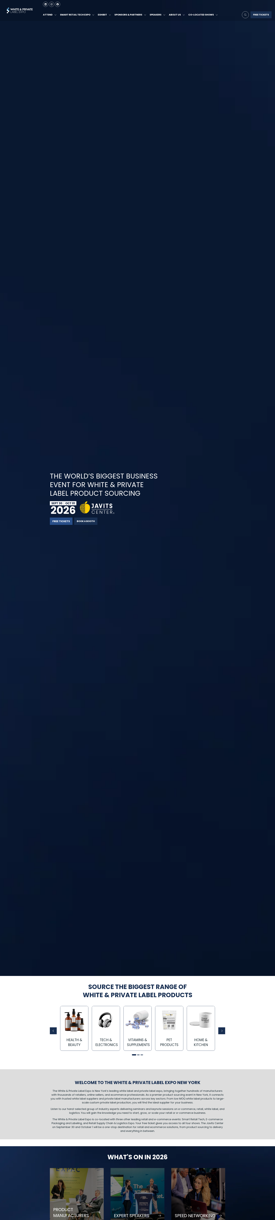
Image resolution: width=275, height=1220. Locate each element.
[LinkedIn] (45, 4)
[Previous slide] (53, 1030)
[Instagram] (51, 4)
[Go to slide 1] (133, 1054)
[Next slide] (221, 1030)
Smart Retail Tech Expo (75, 14)
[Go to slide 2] (137, 1054)
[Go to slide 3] (142, 1054)
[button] (245, 14)
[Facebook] (57, 4)
